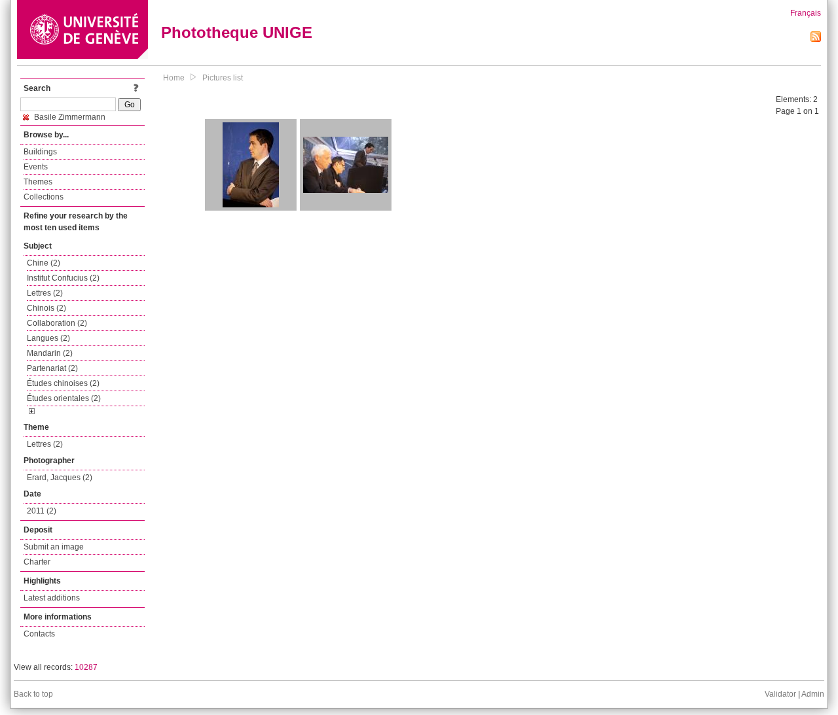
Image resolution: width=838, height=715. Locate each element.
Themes (38, 181)
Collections (44, 196)
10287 (86, 667)
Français (805, 13)
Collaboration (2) (57, 323)
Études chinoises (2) (63, 383)
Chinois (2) (46, 308)
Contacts (39, 633)
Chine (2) (43, 263)
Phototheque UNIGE (236, 32)
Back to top (33, 694)
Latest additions (52, 597)
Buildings (40, 151)
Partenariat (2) (52, 368)
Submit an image (54, 546)
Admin (812, 694)
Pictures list (222, 77)
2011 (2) (41, 510)
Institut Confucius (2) (63, 278)
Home (174, 77)
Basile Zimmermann (68, 117)
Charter (37, 562)
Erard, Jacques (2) (59, 477)
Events (36, 166)
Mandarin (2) (50, 353)
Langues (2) (48, 338)
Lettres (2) (45, 293)
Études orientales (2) (64, 398)
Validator (780, 694)
